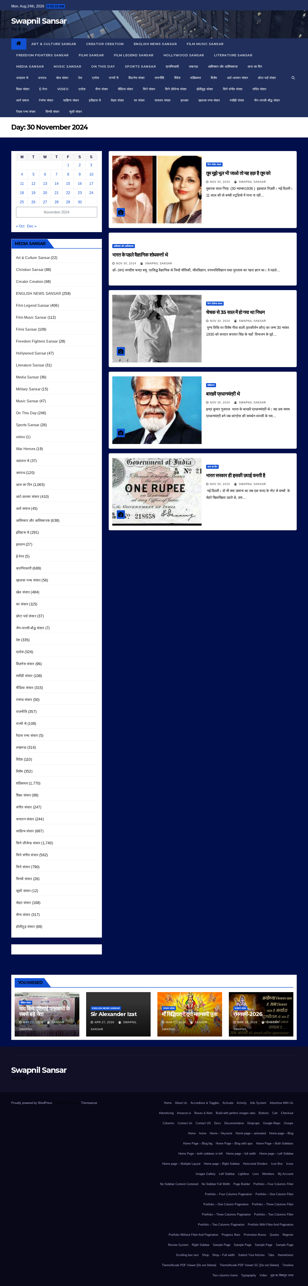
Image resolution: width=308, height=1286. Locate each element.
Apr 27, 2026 (104, 1022)
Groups (288, 1123)
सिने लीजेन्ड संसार (176, 89)
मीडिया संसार (125, 89)
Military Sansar (28, 389)
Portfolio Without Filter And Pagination (193, 1234)
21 (57, 193)
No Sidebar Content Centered (179, 1184)
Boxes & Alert (203, 1113)
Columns (168, 1123)
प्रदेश (95, 78)
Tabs (271, 1255)
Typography (248, 1275)
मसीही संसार (237, 100)
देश (80, 78)
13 (45, 183)
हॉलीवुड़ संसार (205, 89)
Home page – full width (241, 1153)
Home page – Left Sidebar (276, 1153)
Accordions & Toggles (205, 1103)
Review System (178, 1245)
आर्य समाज (22, 100)
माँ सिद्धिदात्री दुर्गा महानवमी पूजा (189, 1014)
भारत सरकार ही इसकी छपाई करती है (235, 475)
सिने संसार (149, 89)
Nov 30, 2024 (220, 181)
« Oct (20, 226)
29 (68, 202)
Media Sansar (30, 66)
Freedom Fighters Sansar (42, 55)
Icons (289, 1163)
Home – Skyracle (221, 1133)
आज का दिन (255, 66)
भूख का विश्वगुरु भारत (281, 1275)
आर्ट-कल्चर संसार (237, 78)
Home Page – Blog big (197, 1143)
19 (33, 193)
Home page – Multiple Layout (181, 1163)
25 (22, 202)
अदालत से (22, 78)
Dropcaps (253, 1123)
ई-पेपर (43, 89)
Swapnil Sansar (38, 21)
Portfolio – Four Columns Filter (273, 1184)
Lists (256, 1174)
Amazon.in (184, 1113)
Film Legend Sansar (134, 55)
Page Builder (241, 1184)
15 (68, 183)
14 (57, 183)
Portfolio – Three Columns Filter (272, 1204)
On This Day (103, 66)
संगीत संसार (260, 89)
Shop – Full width (223, 1255)
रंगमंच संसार (46, 100)
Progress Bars (231, 1234)
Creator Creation (105, 44)
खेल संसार (62, 78)
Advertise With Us (281, 1103)
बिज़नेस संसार (137, 78)
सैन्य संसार (101, 89)
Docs (217, 1123)
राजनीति (159, 78)
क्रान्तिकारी (172, 66)
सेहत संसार (117, 100)
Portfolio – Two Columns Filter (273, 1214)
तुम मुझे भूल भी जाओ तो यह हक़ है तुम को (238, 173)
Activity (242, 1103)
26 (33, 202)
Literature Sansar (233, 55)
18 (22, 193)
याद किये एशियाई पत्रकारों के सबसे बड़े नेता (44, 1011)
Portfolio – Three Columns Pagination (226, 1214)
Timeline (287, 1265)
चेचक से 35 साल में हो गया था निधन (235, 312)
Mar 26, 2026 (247, 1022)
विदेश (177, 78)
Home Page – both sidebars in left (200, 1153)
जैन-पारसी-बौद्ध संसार (267, 100)
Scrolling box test (187, 1255)
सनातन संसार (163, 100)
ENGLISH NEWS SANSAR (155, 44)
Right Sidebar (200, 1245)
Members (268, 1174)
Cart (275, 1113)
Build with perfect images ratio (235, 1113)
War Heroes (25, 449)
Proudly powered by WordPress (32, 1103)
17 (91, 183)
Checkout (287, 1113)
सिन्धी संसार (53, 112)
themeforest (285, 1255)
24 (91, 193)
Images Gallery (206, 1174)
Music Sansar (67, 66)
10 (91, 174)
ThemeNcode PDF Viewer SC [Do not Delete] (249, 1265)
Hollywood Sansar (183, 55)
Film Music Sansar (205, 44)
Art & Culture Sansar (53, 44)
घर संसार (139, 100)
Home (168, 1103)
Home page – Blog (281, 1133)
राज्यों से (114, 78)
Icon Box (277, 1163)
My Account (285, 1174)
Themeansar (89, 1103)
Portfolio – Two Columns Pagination (221, 1224)
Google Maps (271, 1123)
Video (263, 1275)
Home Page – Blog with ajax (234, 1143)
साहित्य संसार (71, 100)
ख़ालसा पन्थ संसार (209, 100)
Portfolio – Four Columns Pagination (228, 1194)
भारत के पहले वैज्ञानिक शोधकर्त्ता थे (140, 255)
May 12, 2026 (33, 1022)
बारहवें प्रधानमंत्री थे (223, 394)
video (63, 89)
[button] (293, 78)
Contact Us (185, 1123)
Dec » (32, 226)
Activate (228, 1103)
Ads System (258, 1103)
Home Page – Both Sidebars (274, 1143)
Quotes (274, 1234)
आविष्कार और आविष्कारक (223, 66)
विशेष (214, 78)
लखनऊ (193, 66)
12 (33, 183)
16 (80, 183)
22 (68, 193)
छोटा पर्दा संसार (267, 78)
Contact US (203, 1123)
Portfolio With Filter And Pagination (270, 1224)
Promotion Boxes (255, 1234)
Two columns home (225, 1275)
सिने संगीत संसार (233, 89)
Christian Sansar (30, 270)
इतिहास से (95, 100)
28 (57, 202)
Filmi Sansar (91, 55)
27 (45, 202)
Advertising (166, 1113)
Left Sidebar (227, 1174)
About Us (181, 1103)
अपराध (42, 78)
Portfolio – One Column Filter (274, 1194)
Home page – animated (251, 1133)
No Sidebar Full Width (216, 1184)
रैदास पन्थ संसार (26, 112)
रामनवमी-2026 (247, 1014)
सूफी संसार (75, 112)
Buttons (264, 1113)
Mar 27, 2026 (176, 1022)
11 (22, 183)
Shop (205, 1255)
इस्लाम (184, 100)
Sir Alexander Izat (114, 1014)
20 (45, 193)
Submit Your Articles (251, 1255)
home (202, 1133)
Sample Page (221, 1245)
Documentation (234, 1123)
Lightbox (243, 1174)
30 (80, 202)
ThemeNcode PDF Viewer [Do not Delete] (189, 1265)
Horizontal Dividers (255, 1163)
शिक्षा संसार (22, 89)
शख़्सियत (195, 78)
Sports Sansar (140, 66)
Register (288, 1234)
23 (80, 193)
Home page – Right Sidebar (222, 1163)
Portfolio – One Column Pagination (225, 1204)
